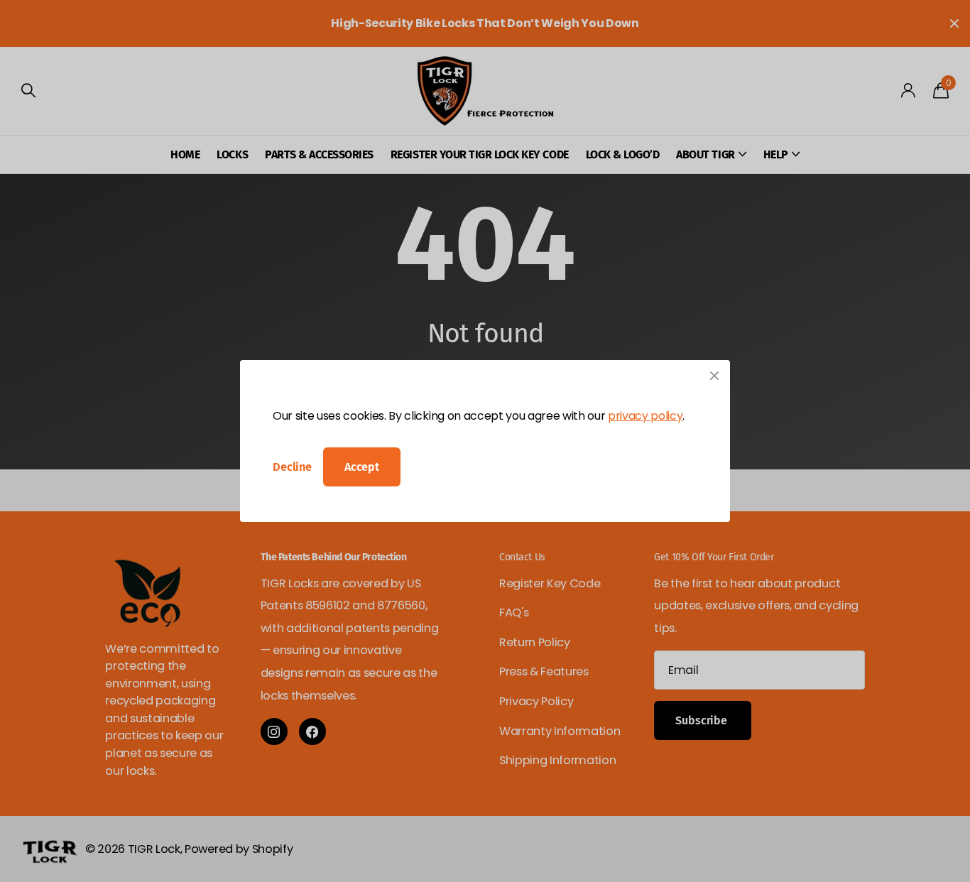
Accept (361, 467)
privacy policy (645, 416)
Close (714, 375)
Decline (292, 467)
